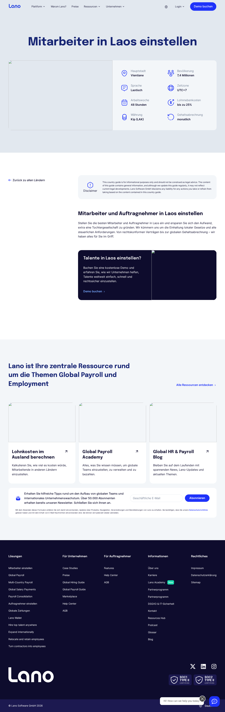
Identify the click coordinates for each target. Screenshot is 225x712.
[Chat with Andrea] (214, 701)
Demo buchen (92, 291)
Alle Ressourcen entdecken (194, 385)
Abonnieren (197, 498)
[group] (41, 443)
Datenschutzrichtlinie (198, 510)
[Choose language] (166, 6)
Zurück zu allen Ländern (29, 180)
